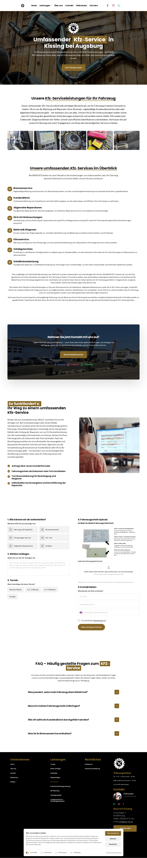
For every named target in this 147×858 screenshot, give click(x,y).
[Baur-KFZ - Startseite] (23, 5)
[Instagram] (114, 5)
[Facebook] (108, 5)
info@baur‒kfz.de (126, 821)
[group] (109, 571)
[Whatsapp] (120, 5)
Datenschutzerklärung (113, 853)
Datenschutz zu (99, 620)
